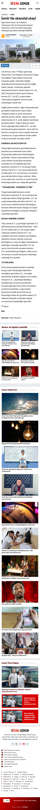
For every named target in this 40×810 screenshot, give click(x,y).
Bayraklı (32, 777)
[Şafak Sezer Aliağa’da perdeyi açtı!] (10, 371)
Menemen (6, 788)
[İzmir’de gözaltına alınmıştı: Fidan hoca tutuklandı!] (10, 335)
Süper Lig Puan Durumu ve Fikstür (15, 759)
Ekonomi (13, 9)
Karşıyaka (27, 784)
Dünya (4, 9)
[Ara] (38, 3)
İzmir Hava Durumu (10, 752)
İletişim (16, 774)
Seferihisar (26, 788)
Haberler (4, 14)
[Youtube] (23, 744)
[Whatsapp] (27, 744)
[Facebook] (12, 744)
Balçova (24, 777)
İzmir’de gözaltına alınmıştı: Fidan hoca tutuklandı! (9, 343)
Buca (23, 779)
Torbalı (5, 790)
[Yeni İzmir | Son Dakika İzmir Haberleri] (19, 3)
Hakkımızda (7, 774)
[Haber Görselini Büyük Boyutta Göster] (5, 306)
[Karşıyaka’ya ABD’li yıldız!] (29, 371)
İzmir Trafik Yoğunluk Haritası (13, 757)
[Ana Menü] (2, 3)
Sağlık (37, 9)
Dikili (10, 781)
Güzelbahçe (29, 781)
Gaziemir (19, 781)
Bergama (6, 779)
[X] (16, 744)
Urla (12, 790)
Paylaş (6, 65)
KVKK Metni (7, 777)
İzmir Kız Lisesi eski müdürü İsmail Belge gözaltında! (28, 343)
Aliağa (16, 777)
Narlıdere (16, 788)
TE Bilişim (25, 807)
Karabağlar (7, 784)
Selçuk (35, 788)
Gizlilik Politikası (22, 772)
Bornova (15, 779)
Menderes (24, 786)
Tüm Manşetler (9, 762)
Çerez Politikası (8, 772)
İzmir (31, 9)
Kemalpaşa (7, 786)
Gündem (22, 9)
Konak (16, 786)
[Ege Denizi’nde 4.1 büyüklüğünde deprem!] (10, 354)
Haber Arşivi (8, 766)
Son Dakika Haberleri (11, 764)
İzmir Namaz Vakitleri (11, 755)
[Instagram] (20, 744)
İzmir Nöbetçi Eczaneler (12, 750)
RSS (7, 800)
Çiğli (4, 781)
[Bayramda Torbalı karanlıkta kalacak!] (29, 354)
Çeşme (30, 779)
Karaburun (17, 784)
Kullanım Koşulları (27, 774)
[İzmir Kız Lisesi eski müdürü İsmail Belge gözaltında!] (29, 335)
